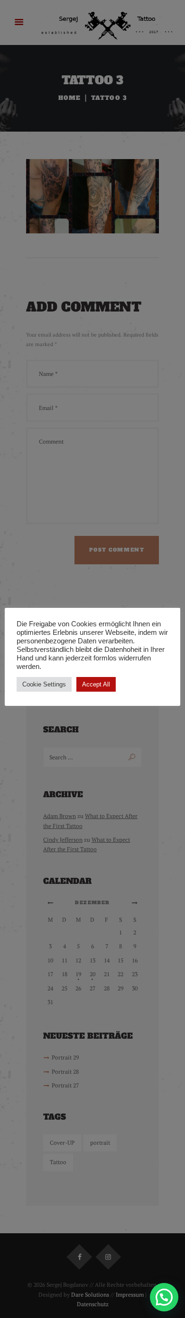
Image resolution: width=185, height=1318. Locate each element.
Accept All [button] (96, 684)
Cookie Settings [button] (44, 684)
